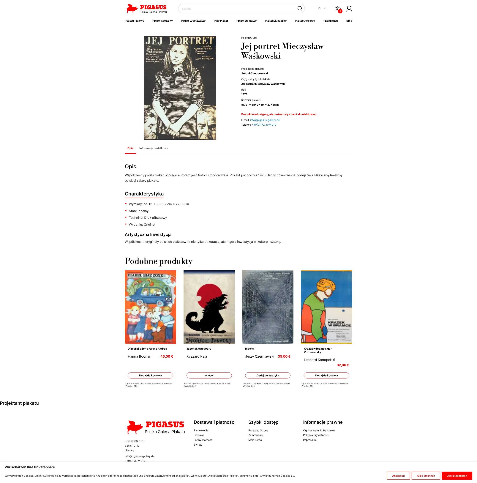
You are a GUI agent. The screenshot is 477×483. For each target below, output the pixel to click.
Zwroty (198, 444)
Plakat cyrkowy (305, 20)
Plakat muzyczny (276, 20)
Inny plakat (221, 20)
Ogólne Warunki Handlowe (319, 430)
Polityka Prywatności (315, 435)
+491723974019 (135, 460)
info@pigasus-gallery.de (265, 119)
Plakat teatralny (162, 20)
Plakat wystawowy (193, 20)
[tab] (130, 148)
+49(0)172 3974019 (264, 124)
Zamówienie (201, 430)
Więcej (209, 375)
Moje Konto (255, 439)
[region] (238, 472)
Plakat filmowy (134, 20)
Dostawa (199, 435)
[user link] (349, 9)
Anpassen (398, 475)
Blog (349, 20)
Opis (130, 148)
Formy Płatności (203, 439)
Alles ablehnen (426, 475)
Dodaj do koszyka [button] (150, 375)
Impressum (310, 439)
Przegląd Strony (258, 430)
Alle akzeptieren (457, 475)
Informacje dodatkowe (153, 148)
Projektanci (330, 20)
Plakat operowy (246, 20)
